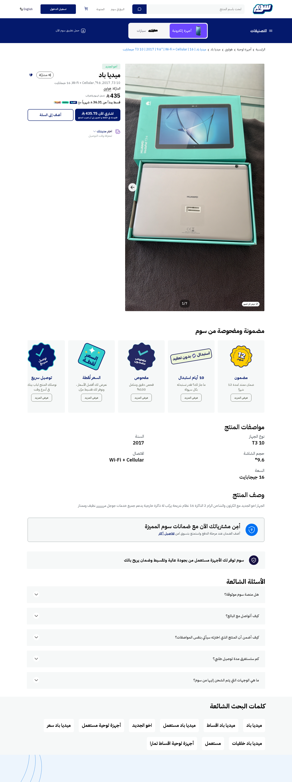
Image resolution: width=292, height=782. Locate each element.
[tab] (188, 31)
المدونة (100, 9)
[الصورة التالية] (132, 187)
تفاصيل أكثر (166, 533)
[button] (139, 9)
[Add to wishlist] (31, 75)
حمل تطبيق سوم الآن (67, 30)
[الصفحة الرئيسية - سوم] (262, 9)
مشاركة (43, 75)
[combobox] (188, 9)
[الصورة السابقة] (257, 187)
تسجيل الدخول (58, 9)
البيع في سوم (117, 9)
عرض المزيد (241, 398)
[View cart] (86, 8)
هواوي (107, 88)
